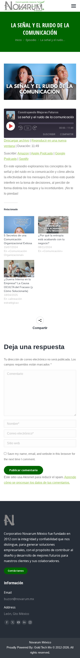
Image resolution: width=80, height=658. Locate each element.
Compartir (66, 134)
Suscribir (49, 134)
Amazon (23, 153)
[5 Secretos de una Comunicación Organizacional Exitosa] (19, 224)
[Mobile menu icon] (73, 6)
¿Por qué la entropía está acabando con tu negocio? (51, 239)
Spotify (24, 159)
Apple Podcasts (42, 153)
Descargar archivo (16, 140)
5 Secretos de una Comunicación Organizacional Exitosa (18, 239)
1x (27, 128)
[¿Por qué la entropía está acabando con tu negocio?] (53, 224)
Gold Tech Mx (43, 647)
